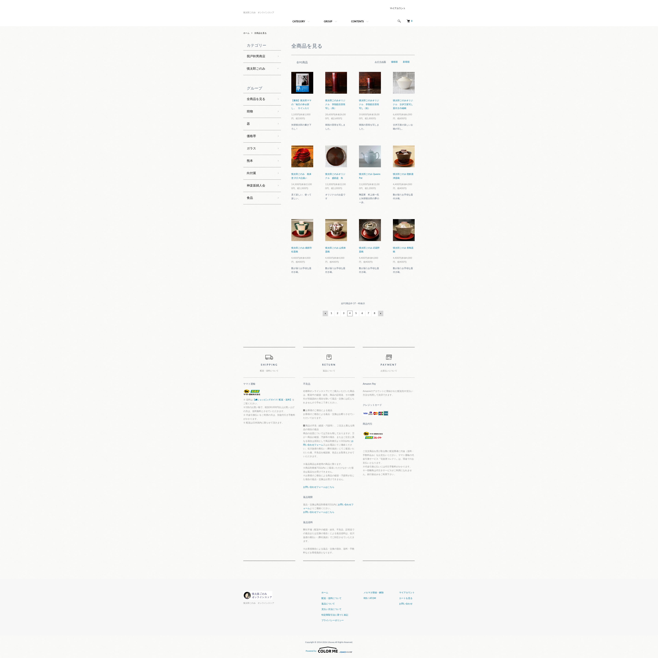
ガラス (251, 148)
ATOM (372, 598)
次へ (380, 313)
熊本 (250, 160)
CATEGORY (299, 21)
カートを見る (405, 598)
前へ (325, 313)
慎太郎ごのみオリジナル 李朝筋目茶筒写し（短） (369, 104)
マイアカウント (397, 8)
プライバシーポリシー (332, 620)
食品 (250, 198)
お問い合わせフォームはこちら (318, 487)
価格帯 (251, 136)
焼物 (250, 111)
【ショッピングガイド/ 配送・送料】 (272, 400)
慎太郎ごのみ (256, 68)
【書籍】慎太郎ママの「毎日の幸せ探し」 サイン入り (301, 104)
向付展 (251, 173)
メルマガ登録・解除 (374, 593)
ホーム (246, 33)
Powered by (311, 651)
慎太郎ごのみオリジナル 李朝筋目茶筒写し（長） (335, 104)
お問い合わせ (405, 604)
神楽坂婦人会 (256, 185)
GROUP (328, 21)
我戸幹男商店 (256, 56)
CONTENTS (357, 21)
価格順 (394, 62)
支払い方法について (331, 609)
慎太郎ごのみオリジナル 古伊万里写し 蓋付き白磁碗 (403, 104)
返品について (328, 604)
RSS (365, 598)
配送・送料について (331, 598)
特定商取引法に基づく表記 (334, 615)
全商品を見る (260, 33)
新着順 (406, 62)
